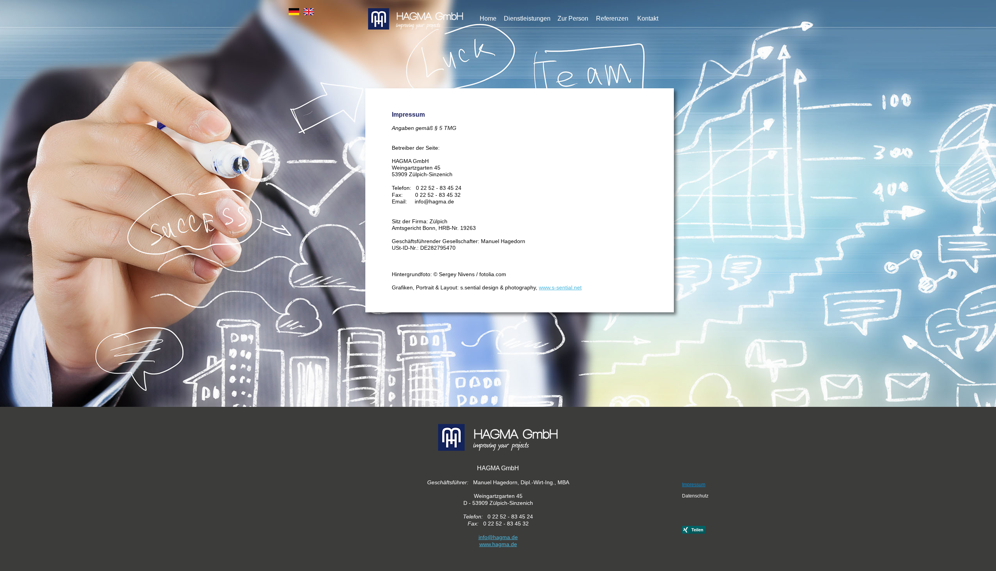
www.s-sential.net (560, 287)
